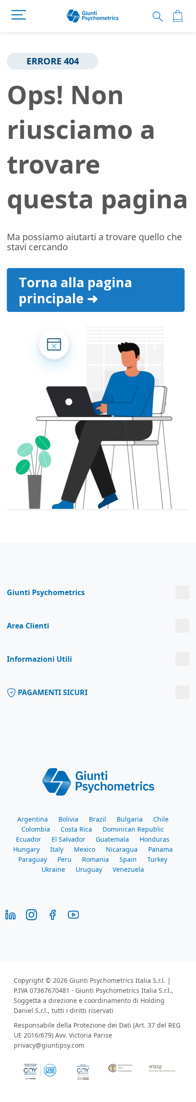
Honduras (154, 839)
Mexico (84, 849)
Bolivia (68, 819)
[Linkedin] (10, 914)
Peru (64, 859)
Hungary (26, 849)
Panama (160, 849)
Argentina (32, 819)
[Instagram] (31, 914)
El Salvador (68, 839)
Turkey (157, 859)
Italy (56, 849)
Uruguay (89, 869)
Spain (128, 859)
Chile (161, 819)
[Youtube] (73, 914)
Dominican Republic (133, 829)
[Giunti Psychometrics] (98, 781)
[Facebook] (52, 914)
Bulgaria (130, 819)
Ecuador (28, 839)
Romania (95, 859)
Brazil (97, 819)
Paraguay (32, 859)
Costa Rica (76, 829)
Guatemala (112, 839)
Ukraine (53, 869)
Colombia (35, 829)
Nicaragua (122, 849)
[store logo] (92, 16)
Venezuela (128, 869)
